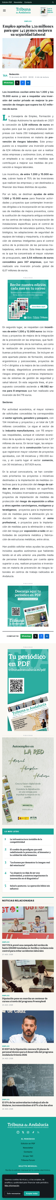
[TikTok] (33, 1132)
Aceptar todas (32, 1193)
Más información (12, 1185)
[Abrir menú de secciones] (4, 10)
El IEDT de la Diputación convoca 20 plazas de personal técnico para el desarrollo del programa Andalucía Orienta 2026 (27, 1052)
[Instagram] (28, 1132)
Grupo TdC (28, 1156)
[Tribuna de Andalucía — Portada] (23, 10)
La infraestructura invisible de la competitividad (26, 840)
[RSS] (38, 1132)
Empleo (28, 21)
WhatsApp (8, 83)
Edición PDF (7, 2)
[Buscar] (53, 2)
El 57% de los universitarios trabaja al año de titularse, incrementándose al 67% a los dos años (27, 1104)
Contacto (28, 2)
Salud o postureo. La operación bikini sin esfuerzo (30, 887)
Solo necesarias (13, 1193)
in (28, 83)
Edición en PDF (28, 1143)
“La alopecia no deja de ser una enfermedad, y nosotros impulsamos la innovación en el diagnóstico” (29, 876)
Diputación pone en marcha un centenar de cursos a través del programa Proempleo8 (24, 1000)
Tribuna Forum (28, 1160)
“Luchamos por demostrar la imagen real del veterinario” (30, 864)
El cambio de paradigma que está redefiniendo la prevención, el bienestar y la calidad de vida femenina (30, 852)
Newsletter (18, 2)
